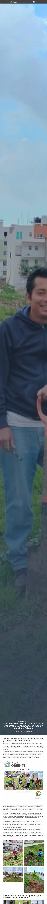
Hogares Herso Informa (23, 721)
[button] (34, 2)
